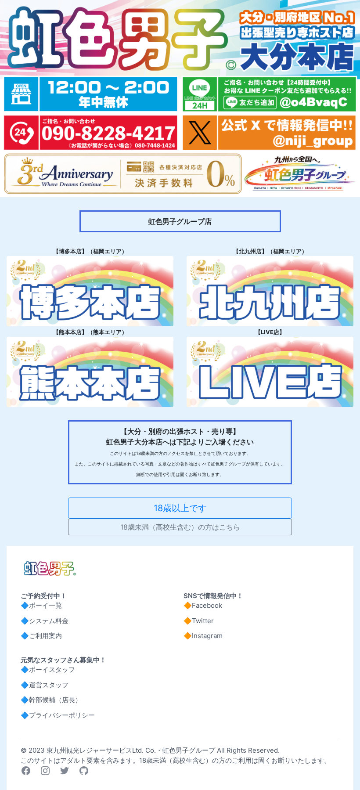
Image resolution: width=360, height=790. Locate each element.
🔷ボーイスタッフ (48, 669)
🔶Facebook (203, 605)
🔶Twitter (199, 621)
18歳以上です (180, 508)
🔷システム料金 (44, 621)
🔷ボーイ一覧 (41, 605)
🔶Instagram (203, 635)
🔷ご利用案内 (41, 635)
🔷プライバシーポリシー (58, 715)
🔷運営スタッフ (44, 685)
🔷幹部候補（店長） (51, 700)
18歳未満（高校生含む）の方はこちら (180, 527)
